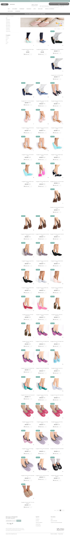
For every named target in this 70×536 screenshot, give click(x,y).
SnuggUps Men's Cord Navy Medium (27, 101)
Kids (6, 40)
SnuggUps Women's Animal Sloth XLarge (42, 155)
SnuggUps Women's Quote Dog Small (27, 395)
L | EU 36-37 (8, 28)
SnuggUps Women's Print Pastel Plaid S (42, 449)
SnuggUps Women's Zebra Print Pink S (42, 475)
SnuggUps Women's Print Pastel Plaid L (56, 449)
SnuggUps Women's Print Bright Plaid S (42, 342)
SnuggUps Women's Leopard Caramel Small (57, 208)
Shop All (7, 36)
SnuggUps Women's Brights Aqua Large (57, 155)
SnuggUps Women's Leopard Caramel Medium (27, 235)
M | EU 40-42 (8, 26)
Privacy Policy (38, 524)
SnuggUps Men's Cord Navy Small (57, 75)
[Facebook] (7, 523)
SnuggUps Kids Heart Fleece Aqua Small (28, 50)
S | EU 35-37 (8, 21)
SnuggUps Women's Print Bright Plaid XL (42, 369)
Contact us (37, 519)
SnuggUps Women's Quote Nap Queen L (42, 422)
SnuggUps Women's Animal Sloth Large (28, 155)
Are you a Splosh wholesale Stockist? (35, 13)
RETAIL (4, 4)
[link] (60, 5)
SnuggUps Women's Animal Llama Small (28, 128)
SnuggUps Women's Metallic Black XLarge (28, 288)
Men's (7, 39)
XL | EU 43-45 (8, 31)
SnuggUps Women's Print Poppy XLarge (27, 449)
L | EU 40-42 (8, 29)
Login (52, 519)
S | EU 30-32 (8, 19)
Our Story (37, 520)
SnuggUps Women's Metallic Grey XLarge (42, 288)
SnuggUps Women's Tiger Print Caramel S (56, 315)
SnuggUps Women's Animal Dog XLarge (57, 102)
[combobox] (49, 6)
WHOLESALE (12, 4)
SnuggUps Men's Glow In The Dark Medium (57, 476)
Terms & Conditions (39, 522)
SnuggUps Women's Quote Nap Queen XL (57, 422)
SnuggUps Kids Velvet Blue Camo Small (42, 50)
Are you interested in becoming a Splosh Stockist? (59, 4)
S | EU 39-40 (8, 22)
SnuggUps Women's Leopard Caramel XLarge (57, 235)
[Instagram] (8, 523)
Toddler (7, 42)
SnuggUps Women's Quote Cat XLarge (56, 369)
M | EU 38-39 (8, 25)
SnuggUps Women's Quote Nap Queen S (27, 422)
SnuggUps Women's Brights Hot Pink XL (42, 182)
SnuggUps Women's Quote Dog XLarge (42, 396)
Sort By (55, 28)
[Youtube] (10, 523)
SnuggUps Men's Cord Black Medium (56, 49)
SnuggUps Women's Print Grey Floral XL (56, 396)
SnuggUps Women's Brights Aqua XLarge (28, 182)
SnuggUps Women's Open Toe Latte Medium (27, 503)
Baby (6, 43)
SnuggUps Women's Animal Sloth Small (57, 128)
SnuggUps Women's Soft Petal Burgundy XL (27, 315)
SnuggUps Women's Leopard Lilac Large (42, 261)
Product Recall (38, 525)
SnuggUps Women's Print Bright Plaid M (56, 342)
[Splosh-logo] (34, 5)
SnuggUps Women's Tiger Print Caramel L (27, 342)
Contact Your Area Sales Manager (56, 522)
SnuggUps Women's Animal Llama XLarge (42, 128)
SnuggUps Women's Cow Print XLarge (57, 181)
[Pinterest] (12, 523)
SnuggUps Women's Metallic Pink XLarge (57, 288)
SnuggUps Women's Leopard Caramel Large (42, 235)
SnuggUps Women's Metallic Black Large (57, 261)
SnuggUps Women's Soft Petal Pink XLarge (42, 315)
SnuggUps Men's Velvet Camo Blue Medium (42, 102)
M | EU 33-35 (8, 23)
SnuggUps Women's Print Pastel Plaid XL (27, 476)
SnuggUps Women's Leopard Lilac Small (28, 261)
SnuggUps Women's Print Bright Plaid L (27, 368)
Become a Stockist (54, 520)
